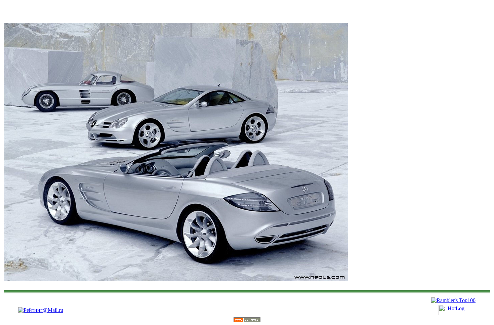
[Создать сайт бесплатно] (247, 320)
